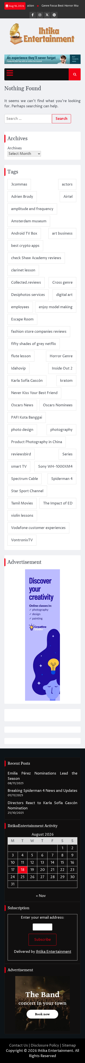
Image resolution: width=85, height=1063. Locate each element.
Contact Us (18, 1045)
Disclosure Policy (45, 1045)
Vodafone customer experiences (38, 527)
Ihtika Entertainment (53, 951)
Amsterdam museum (28, 221)
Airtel (68, 196)
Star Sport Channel (27, 491)
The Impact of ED (58, 503)
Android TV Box (24, 233)
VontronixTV (22, 540)
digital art (64, 294)
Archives (14, 148)
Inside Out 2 (62, 368)
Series (67, 454)
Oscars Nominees (58, 405)
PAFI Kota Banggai (26, 417)
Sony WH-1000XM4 (55, 466)
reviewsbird (21, 454)
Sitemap (69, 1045)
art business (62, 233)
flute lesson (21, 356)
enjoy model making (56, 307)
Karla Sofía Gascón (27, 380)
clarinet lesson (23, 270)
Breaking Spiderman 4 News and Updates (42, 790)
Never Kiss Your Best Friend (34, 393)
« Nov (41, 895)
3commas (19, 184)
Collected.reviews (26, 282)
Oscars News (22, 405)
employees (20, 307)
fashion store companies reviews (38, 331)
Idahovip (18, 368)
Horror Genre (61, 356)
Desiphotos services (28, 294)
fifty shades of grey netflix (33, 343)
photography (61, 429)
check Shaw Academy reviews (36, 258)
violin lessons (22, 515)
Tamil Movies (22, 503)
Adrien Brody (22, 196)
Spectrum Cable (24, 478)
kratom (66, 380)
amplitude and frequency (32, 209)
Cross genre (62, 282)
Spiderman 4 (62, 478)
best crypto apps (25, 245)
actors (67, 184)
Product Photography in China (36, 442)
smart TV (19, 466)
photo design (22, 429)
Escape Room (22, 319)
